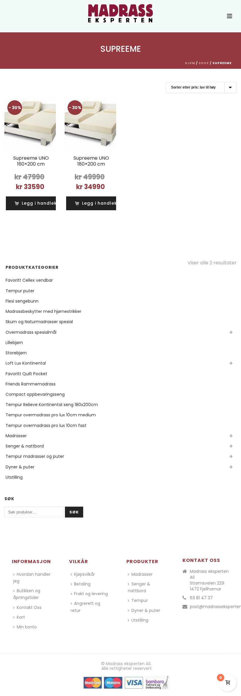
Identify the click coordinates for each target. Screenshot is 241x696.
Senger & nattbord (25, 446)
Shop (204, 63)
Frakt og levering (91, 594)
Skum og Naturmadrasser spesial (39, 322)
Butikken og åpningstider (26, 594)
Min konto (27, 627)
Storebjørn (16, 353)
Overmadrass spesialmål (31, 332)
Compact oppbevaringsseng (35, 394)
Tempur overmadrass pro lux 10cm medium (51, 415)
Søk (74, 512)
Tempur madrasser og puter (35, 456)
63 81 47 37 (201, 597)
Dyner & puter (20, 467)
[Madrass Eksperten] (120, 13)
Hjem (190, 63)
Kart (21, 617)
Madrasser (16, 436)
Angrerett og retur (85, 606)
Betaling (82, 584)
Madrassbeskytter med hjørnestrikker (43, 311)
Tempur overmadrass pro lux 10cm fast (46, 425)
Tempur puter (20, 291)
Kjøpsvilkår (84, 574)
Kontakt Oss (29, 607)
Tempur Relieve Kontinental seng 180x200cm (52, 405)
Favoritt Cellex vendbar (29, 280)
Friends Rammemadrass (31, 384)
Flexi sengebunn (22, 301)
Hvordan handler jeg (32, 577)
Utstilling (14, 477)
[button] (39, 203)
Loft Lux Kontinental (26, 363)
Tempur (139, 600)
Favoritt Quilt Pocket (26, 374)
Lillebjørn (14, 343)
